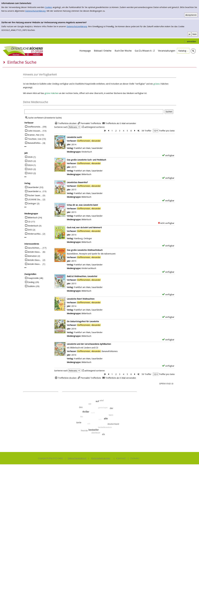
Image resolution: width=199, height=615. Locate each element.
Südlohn (31, 286)
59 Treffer (146, 130)
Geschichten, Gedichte (35, 247)
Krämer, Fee (33, 134)
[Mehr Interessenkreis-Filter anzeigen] (25, 268)
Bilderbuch (32, 217)
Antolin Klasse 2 (35, 260)
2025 (30, 161)
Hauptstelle (33, 278)
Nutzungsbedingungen (100, 458)
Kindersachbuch (35, 233)
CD (29, 221)
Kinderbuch (33, 225)
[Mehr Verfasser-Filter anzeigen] (25, 147)
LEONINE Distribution (35, 199)
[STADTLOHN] (23, 50)
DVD (30, 229)
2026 (30, 157)
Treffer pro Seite (167, 130)
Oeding (31, 282)
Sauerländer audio (35, 191)
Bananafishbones (35, 143)
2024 (30, 165)
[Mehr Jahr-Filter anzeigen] (25, 177)
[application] (183, 50)
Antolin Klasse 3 (35, 264)
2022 (30, 173)
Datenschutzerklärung (35, 10)
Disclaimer (135, 458)
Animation (32, 256)
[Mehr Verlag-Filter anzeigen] (25, 207)
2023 (30, 169)
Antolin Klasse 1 (35, 251)
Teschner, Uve (34, 138)
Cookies (48, 7)
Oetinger (32, 203)
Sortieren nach (61, 127)
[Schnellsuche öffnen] (193, 51)
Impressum (121, 458)
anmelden (191, 41)
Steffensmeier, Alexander (35, 126)
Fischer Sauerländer (35, 195)
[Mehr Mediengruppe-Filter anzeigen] (25, 237)
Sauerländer (33, 187)
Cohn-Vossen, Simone (35, 130)
